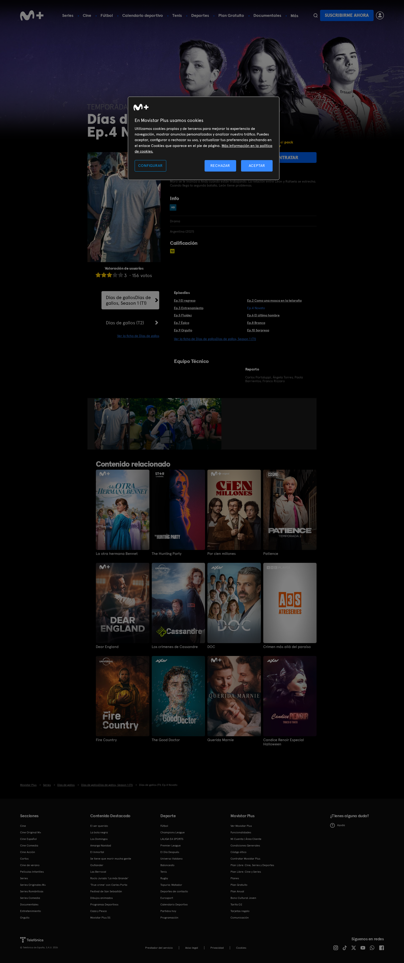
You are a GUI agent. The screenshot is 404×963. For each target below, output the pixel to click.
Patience (270, 554)
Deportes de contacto (174, 891)
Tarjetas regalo (240, 911)
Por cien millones (221, 554)
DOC (211, 647)
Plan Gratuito (231, 15)
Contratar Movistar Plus (245, 858)
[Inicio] (31, 15)
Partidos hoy (168, 911)
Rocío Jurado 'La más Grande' (109, 878)
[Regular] (109, 274)
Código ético (238, 852)
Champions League (172, 832)
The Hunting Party (166, 554)
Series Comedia (30, 898)
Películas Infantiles (32, 871)
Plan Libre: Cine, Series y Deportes (252, 865)
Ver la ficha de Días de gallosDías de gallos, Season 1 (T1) (215, 339)
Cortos (24, 858)
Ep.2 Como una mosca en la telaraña (274, 300)
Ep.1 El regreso (184, 300)
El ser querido (99, 826)
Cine (87, 15)
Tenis (177, 15)
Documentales (267, 15)
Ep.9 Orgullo (183, 330)
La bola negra (99, 832)
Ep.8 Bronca (256, 323)
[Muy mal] (98, 274)
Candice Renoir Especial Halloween (283, 742)
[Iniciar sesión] (380, 15)
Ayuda (341, 825)
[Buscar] (315, 15)
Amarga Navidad (100, 845)
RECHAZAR (220, 165)
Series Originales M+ (33, 884)
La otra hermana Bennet (117, 554)
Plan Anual (237, 891)
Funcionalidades (241, 832)
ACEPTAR (257, 165)
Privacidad (217, 947)
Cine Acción (27, 852)
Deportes (200, 15)
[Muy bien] (120, 274)
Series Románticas (31, 891)
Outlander (96, 865)
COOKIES (241, 947)
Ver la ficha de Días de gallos (138, 336)
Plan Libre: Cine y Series (246, 871)
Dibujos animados (101, 898)
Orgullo (24, 917)
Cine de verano (30, 865)
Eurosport (166, 898)
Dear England (107, 647)
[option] (112, 424)
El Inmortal (97, 852)
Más (294, 15)
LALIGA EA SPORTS (171, 839)
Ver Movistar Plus (241, 826)
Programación (169, 917)
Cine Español (28, 839)
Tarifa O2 (236, 904)
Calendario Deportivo (174, 904)
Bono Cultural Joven (243, 898)
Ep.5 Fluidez (183, 315)
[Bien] (115, 274)
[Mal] (103, 274)
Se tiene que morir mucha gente (110, 858)
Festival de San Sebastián (106, 891)
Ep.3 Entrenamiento (188, 308)
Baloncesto (167, 865)
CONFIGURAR (150, 165)
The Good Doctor (166, 740)
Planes (235, 878)
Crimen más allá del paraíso (287, 647)
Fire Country (106, 740)
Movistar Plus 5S (100, 917)
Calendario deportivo (142, 15)
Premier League (170, 845)
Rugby (164, 878)
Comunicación (240, 917)
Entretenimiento (30, 911)
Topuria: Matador (171, 884)
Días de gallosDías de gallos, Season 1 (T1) (128, 300)
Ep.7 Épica (181, 323)
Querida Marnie (220, 740)
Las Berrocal (98, 871)
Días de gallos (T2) (125, 323)
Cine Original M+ (30, 832)
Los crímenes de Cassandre (175, 647)
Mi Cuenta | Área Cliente (246, 839)
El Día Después (169, 852)
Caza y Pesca (98, 911)
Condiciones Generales (245, 845)
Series (67, 15)
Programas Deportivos (104, 904)
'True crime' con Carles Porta (108, 884)
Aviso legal (191, 947)
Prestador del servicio (159, 947)
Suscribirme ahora (347, 15)
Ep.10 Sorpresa (258, 330)
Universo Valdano (171, 858)
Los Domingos (99, 839)
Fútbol (107, 15)
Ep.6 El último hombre (263, 315)
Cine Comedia (29, 845)
